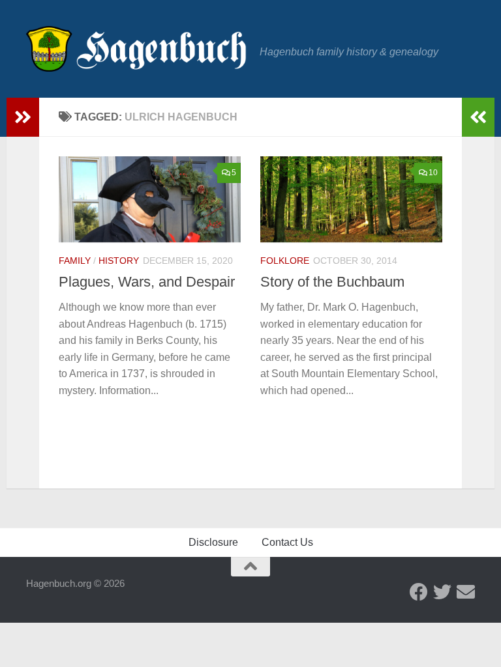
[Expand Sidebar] (23, 117)
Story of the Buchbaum (332, 282)
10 (433, 172)
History (119, 260)
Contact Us (287, 542)
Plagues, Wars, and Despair (147, 282)
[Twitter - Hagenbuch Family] (442, 592)
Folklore (284, 260)
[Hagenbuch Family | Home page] (136, 49)
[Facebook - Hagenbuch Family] (419, 592)
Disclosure (213, 542)
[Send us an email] (466, 592)
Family (75, 260)
